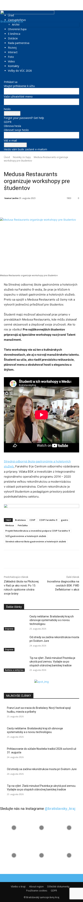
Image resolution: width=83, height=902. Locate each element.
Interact (13, 52)
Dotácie (13, 38)
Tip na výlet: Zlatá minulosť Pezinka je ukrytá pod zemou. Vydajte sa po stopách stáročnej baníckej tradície (52, 661)
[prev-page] (5, 677)
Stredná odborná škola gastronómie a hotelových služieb (35, 541)
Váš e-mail (10, 140)
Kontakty (13, 66)
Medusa (9, 525)
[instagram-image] (14, 828)
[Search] (77, 5)
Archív (15, 24)
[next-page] (7, 677)
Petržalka (23, 525)
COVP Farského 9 (48, 520)
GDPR (7, 122)
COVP (32, 520)
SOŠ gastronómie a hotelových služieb (25, 536)
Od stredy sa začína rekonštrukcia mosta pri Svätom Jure (42, 769)
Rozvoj (12, 47)
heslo (7, 109)
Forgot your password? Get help (24, 118)
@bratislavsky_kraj (60, 808)
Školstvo (27, 166)
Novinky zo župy (22, 157)
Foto (11, 57)
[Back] (5, 78)
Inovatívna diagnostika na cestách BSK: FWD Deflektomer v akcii (63, 585)
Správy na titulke (42, 166)
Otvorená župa (17, 29)
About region (36, 886)
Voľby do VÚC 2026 (20, 70)
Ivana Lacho (11, 198)
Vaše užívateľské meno (18, 96)
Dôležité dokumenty (58, 886)
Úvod (7, 157)
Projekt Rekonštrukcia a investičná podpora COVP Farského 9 (37, 530)
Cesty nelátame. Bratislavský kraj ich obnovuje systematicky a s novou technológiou (52, 620)
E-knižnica (14, 34)
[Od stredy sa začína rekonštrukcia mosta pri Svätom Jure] (15, 643)
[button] (6, 5)
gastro (64, 520)
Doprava (9, 628)
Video (11, 61)
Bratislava (20, 520)
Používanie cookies (36, 890)
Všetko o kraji (18, 886)
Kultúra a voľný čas (14, 670)
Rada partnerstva (18, 43)
